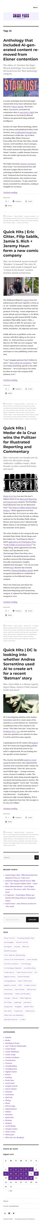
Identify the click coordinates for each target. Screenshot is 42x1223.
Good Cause (10, 1083)
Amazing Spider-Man (25, 938)
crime (26, 839)
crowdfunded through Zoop (25, 132)
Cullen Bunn (9, 972)
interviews (8, 989)
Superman (18, 1011)
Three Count (10, 1132)
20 (26, 1178)
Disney (10, 841)
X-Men (22, 1019)
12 (21, 1174)
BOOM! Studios (10, 951)
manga (7, 998)
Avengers (8, 947)
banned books (13, 408)
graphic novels (10, 985)
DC (30, 839)
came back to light (26, 112)
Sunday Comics (11, 1129)
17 (11, 1178)
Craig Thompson (30, 408)
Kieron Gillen (7, 414)
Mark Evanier (12, 634)
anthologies (7, 218)
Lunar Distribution (19, 414)
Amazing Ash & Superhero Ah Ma (20, 834)
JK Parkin (9, 216)
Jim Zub (34, 841)
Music (7, 1103)
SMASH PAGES (8, 1219)
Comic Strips (10, 1055)
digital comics (9, 977)
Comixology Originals (12, 968)
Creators (32, 216)
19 (21, 1178)
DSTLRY (21, 410)
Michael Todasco (14, 220)
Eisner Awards (18, 107)
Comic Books (10, 1049)
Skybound (8, 1007)
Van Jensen (7, 222)
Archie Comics (22, 942)
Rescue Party (13, 638)
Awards (26, 216)
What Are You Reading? (14, 1015)
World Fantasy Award (16, 419)
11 (16, 1174)
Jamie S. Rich (20, 412)
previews (27, 1002)
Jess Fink (11, 632)
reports (26, 300)
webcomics (30, 1011)
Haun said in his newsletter (20, 363)
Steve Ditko (32, 843)
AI (37, 216)
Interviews (9, 1095)
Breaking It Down (12, 1043)
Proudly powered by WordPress (25, 1219)
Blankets (22, 408)
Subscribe (32, 920)
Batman (10, 839)
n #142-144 (11, 731)
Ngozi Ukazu (16, 843)
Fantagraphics (10, 981)
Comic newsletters (11, 1206)
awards (14, 218)
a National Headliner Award (21, 570)
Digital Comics (11, 1072)
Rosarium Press (12, 417)
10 (11, 1174)
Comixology (26, 964)
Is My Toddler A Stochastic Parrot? (18, 545)
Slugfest (18, 1007)
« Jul (10, 1191)
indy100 (35, 743)
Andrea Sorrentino (22, 836)
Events (8, 1075)
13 (26, 1174)
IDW (20, 985)
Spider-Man (28, 1007)
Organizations (11, 1109)
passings (17, 1002)
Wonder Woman (11, 1019)
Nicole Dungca (8, 636)
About (5, 1201)
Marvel (15, 998)
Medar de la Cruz (10, 496)
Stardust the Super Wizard (29, 220)
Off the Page (10, 1106)
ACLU (5, 834)
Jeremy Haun (29, 412)
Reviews (8, 1120)
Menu (35, 7)
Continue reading (10, 192)
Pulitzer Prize (18, 636)
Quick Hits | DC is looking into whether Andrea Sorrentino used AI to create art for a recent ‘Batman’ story (20, 664)
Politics (8, 1112)
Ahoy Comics (9, 938)
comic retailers (19, 839)
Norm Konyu (29, 414)
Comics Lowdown (11, 964)
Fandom (8, 1077)
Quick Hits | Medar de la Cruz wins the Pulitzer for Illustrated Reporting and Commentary (19, 440)
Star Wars (8, 1011)
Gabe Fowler (30, 630)
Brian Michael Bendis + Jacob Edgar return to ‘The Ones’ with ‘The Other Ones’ (20, 889)
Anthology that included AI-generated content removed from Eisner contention (21, 49)
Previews (8, 1115)
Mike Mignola (25, 998)
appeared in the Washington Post (22, 542)
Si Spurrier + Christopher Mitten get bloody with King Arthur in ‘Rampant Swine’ (20, 898)
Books (7, 1040)
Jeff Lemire (31, 989)
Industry (8, 1092)
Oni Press (8, 1002)
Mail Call (8, 1097)
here (12, 568)
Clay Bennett (21, 630)
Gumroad (28, 841)
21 (31, 1178)
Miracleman (33, 634)
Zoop (13, 222)
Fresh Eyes (9, 1080)
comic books (32, 959)
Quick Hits (30, 404)
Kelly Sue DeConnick (21, 632)
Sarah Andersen (22, 417)
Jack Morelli (19, 989)
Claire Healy (12, 630)
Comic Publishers (12, 1052)
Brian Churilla (18, 628)
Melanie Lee (7, 843)
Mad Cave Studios (22, 994)
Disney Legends (18, 841)
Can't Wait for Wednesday (14, 955)
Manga (8, 1100)
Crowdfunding (11, 1066)
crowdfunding (29, 968)
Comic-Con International (25, 218)
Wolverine (32, 638)
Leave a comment (23, 222)
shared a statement (28, 164)
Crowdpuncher (11, 1069)
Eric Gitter (28, 410)
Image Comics (30, 985)
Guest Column (11, 1089)
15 (36, 1174)
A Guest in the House (21, 406)
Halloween (11, 412)
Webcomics (9, 1135)
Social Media (10, 1126)
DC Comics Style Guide (10, 410)
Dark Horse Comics (24, 972)
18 (16, 1178)
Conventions (10, 1060)
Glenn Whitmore (25, 981)
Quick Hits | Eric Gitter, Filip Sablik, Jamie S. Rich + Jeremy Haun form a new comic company (21, 243)
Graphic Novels (11, 1086)
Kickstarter (8, 994)
